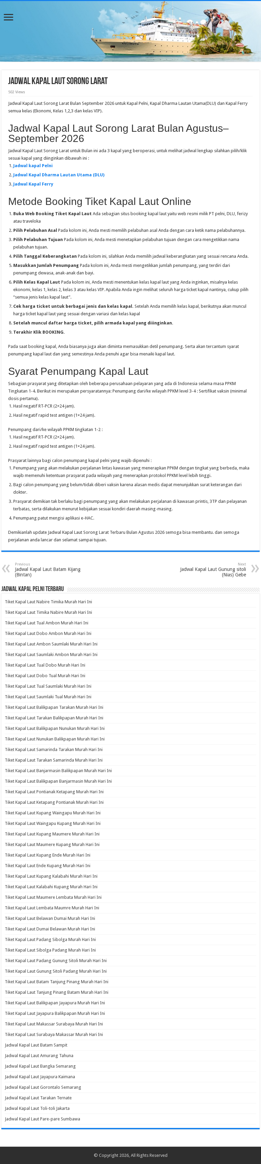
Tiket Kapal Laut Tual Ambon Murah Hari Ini (46, 622)
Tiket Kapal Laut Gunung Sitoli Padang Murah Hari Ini (56, 971)
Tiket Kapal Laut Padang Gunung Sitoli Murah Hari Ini (56, 960)
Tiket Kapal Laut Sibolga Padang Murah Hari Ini (50, 950)
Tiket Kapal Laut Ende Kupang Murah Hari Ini (47, 865)
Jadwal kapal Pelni (33, 165)
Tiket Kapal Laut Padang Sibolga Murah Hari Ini (50, 939)
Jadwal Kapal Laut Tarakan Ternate (38, 1097)
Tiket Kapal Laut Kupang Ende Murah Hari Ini (47, 855)
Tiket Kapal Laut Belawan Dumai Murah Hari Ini (50, 918)
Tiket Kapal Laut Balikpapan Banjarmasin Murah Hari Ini (58, 781)
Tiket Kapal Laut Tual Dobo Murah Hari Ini (45, 665)
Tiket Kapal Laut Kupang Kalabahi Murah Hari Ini (51, 876)
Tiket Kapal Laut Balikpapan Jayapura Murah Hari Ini (55, 1002)
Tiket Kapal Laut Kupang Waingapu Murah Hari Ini (53, 812)
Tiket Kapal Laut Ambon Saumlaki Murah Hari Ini (51, 644)
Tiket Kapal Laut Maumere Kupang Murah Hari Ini (52, 844)
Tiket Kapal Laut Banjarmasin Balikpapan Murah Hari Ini (58, 770)
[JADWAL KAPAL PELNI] (130, 31)
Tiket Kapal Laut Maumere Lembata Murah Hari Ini (53, 897)
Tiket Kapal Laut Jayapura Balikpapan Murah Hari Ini (55, 1013)
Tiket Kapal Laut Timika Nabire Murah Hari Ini (48, 612)
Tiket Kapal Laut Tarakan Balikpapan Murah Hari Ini (54, 717)
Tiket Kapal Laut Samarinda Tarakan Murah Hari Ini (54, 749)
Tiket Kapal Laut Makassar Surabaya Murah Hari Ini (54, 1023)
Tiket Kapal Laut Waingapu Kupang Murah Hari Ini (53, 823)
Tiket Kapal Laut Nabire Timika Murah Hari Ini (48, 601)
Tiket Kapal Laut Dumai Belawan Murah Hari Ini (50, 928)
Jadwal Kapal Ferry (33, 184)
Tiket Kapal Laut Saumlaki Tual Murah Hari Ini (48, 696)
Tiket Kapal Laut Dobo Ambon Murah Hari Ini (48, 633)
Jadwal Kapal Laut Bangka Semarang (40, 1066)
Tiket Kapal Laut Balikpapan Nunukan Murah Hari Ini (55, 728)
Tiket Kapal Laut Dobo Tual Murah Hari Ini (45, 675)
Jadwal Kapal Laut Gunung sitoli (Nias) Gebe (213, 569)
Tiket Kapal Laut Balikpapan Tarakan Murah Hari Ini (54, 707)
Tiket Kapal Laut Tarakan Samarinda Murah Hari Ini (54, 760)
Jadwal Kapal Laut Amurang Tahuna (39, 1055)
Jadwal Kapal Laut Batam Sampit (36, 1045)
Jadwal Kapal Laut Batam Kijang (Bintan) (48, 569)
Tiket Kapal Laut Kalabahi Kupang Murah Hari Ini (51, 886)
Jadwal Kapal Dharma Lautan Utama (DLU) (58, 174)
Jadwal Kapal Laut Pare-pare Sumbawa (42, 1118)
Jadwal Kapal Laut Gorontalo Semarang (43, 1087)
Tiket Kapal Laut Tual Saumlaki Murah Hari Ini (48, 686)
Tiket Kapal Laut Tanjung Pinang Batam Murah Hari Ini (56, 992)
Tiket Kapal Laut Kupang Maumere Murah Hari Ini (52, 833)
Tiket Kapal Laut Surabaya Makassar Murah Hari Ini (54, 1034)
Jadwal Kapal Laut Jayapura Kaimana (40, 1076)
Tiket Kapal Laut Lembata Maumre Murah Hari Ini (52, 907)
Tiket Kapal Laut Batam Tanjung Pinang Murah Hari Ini (56, 981)
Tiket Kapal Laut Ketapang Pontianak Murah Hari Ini (54, 802)
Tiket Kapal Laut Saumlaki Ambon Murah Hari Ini (51, 654)
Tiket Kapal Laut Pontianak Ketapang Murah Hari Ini (54, 791)
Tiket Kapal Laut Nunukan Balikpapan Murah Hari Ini (55, 739)
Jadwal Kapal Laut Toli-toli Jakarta (37, 1108)
